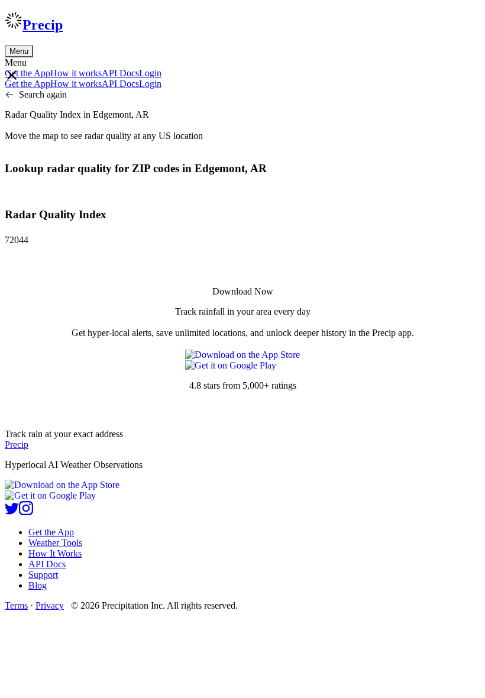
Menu (18, 51)
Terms (16, 605)
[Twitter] (12, 512)
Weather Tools (55, 543)
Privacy (49, 605)
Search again (43, 94)
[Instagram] (26, 512)
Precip (42, 25)
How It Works (55, 553)
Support (43, 575)
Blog (37, 585)
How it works (76, 73)
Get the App (51, 532)
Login (150, 73)
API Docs (120, 73)
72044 (16, 240)
